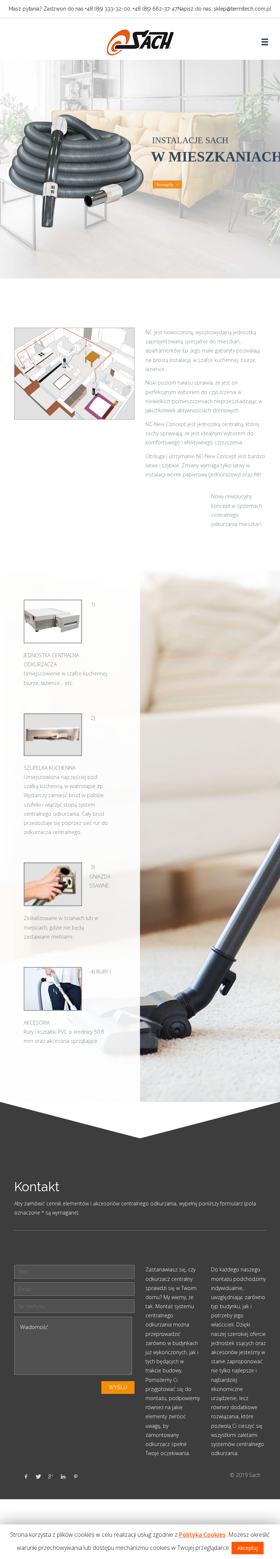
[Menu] (265, 41)
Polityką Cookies (202, 1535)
